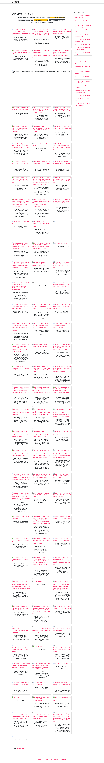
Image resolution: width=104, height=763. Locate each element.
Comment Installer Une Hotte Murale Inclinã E (82, 16)
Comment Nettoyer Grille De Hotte (82, 30)
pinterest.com (20, 748)
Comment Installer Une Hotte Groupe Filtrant (82, 72)
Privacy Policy (54, 759)
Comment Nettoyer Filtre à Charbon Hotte (81, 21)
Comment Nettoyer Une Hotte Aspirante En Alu (82, 40)
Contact (46, 759)
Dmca (39, 759)
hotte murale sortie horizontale (57, 20)
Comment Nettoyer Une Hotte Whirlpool (82, 53)
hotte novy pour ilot (36, 22)
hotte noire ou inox (47, 22)
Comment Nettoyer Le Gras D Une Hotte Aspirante (82, 58)
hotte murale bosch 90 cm (42, 17)
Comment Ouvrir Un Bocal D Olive (82, 62)
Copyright (63, 759)
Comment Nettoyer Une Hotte (82, 95)
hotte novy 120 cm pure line (58, 17)
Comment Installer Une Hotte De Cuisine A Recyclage (83, 91)
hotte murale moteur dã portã (25, 20)
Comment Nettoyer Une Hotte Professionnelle (82, 35)
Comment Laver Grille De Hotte (83, 44)
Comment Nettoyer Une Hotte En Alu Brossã (82, 82)
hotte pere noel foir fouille (41, 20)
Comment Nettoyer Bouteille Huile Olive (82, 99)
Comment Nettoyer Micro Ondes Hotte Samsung (83, 26)
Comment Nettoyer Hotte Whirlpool (81, 86)
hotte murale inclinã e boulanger (26, 17)
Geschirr (16, 2)
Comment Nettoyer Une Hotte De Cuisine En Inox (82, 48)
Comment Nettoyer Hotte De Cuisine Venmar (82, 77)
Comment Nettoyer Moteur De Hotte (82, 67)
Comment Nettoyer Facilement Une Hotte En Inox (83, 104)
